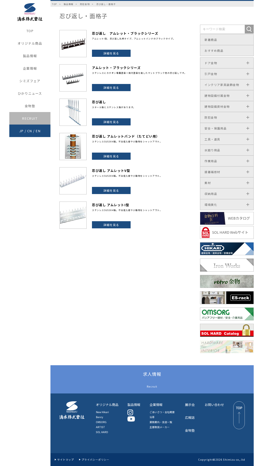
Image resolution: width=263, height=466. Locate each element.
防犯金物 (85, 4)
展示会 (190, 404)
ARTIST (100, 427)
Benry (99, 417)
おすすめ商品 (213, 50)
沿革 (152, 417)
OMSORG (101, 422)
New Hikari (102, 412)
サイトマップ (65, 459)
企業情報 (30, 68)
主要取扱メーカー (160, 427)
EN (38, 130)
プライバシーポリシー (95, 459)
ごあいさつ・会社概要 (162, 412)
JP (21, 130)
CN (29, 130)
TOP (30, 30)
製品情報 (30, 55)
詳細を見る (111, 53)
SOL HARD (102, 432)
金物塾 (30, 105)
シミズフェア (29, 80)
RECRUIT (30, 118)
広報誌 (190, 417)
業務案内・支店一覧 (161, 422)
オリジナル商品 (30, 43)
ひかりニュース (30, 93)
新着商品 (210, 40)
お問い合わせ (214, 404)
